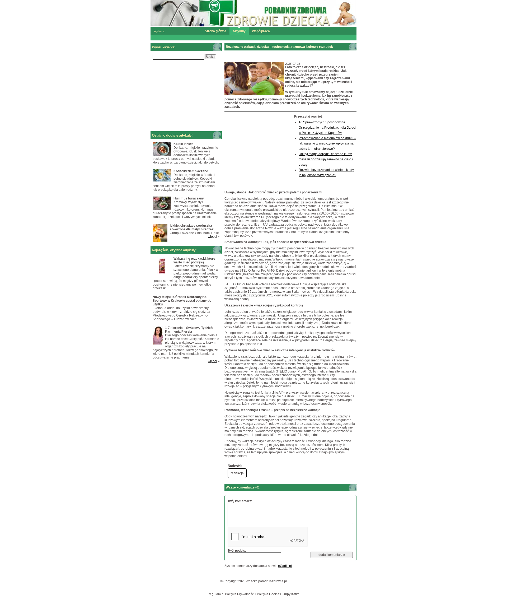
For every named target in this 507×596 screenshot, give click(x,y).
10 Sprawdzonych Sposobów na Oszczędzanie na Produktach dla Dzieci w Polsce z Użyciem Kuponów (327, 127)
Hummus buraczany (188, 198)
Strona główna (215, 31)
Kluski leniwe (183, 144)
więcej (212, 237)
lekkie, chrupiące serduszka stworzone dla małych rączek (192, 227)
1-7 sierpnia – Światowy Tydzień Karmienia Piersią (189, 329)
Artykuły (239, 31)
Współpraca (261, 31)
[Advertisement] (258, 148)
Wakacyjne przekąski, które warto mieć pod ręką (194, 260)
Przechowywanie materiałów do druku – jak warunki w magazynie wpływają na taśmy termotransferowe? (327, 143)
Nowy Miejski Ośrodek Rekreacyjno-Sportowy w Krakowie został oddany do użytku (182, 300)
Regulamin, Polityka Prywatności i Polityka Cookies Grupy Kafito (253, 594)
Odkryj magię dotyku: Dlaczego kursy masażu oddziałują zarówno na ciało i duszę (326, 159)
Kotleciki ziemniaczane (190, 171)
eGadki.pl (285, 566)
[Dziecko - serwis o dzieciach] (253, 13)
